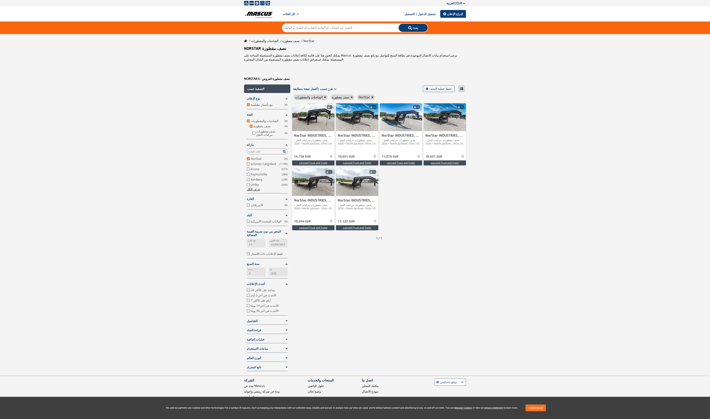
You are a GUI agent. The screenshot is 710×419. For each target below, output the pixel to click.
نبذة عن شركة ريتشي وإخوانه (262, 391)
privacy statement (493, 407)
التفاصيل (252, 320)
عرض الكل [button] (253, 189)
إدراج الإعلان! (455, 14)
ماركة (250, 144)
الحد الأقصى (274, 241)
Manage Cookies (463, 407)
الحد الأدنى (252, 241)
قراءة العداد (254, 330)
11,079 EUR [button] (390, 156)
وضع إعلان (314, 391)
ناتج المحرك (254, 367)
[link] (313, 117)
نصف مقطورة (291, 41)
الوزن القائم (254, 358)
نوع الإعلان (253, 98)
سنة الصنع (253, 263)
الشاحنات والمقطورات (264, 41)
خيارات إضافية (256, 339)
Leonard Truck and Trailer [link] (313, 162)
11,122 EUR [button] (346, 221)
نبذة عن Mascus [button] (254, 386)
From (250, 270)
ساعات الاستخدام (257, 348)
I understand (535, 407)
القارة (250, 198)
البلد (249, 215)
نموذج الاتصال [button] (370, 391)
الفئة (250, 114)
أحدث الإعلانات (256, 283)
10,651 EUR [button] (346, 156)
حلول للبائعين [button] (316, 386)
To (271, 270)
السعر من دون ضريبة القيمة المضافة (264, 233)
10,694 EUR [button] (302, 221)
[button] (267, 88)
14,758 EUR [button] (302, 156)
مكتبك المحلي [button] (370, 386)
